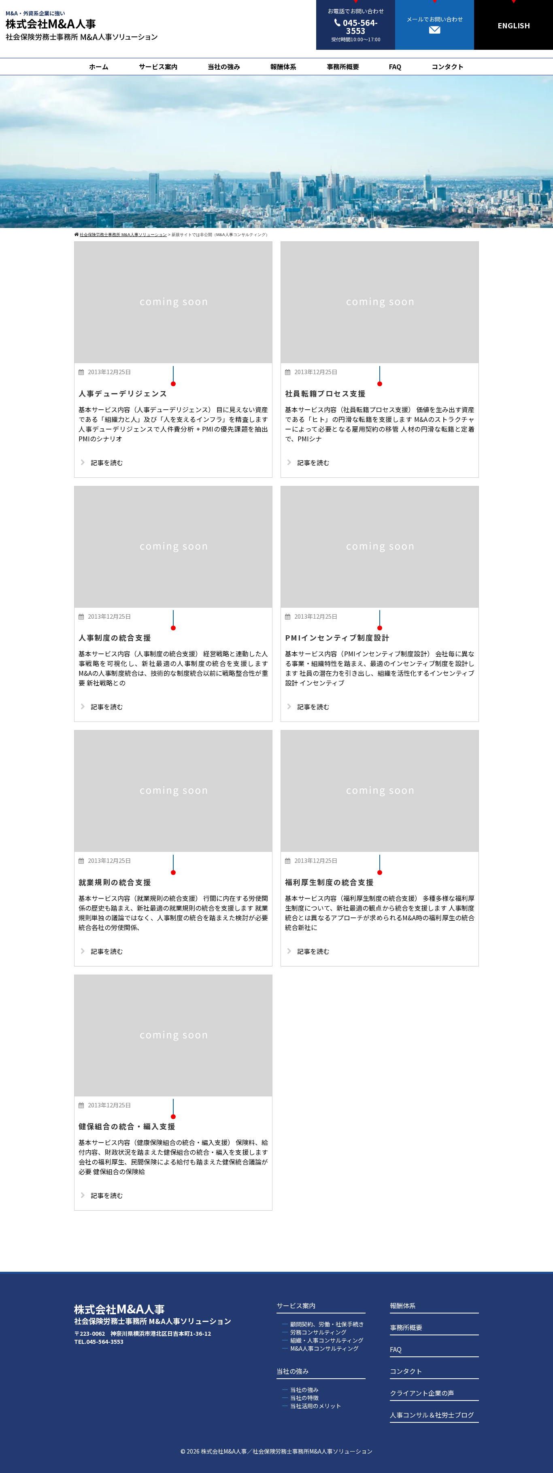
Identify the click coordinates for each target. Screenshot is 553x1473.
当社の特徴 (304, 1398)
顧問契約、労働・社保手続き (327, 1324)
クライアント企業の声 (422, 1393)
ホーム (98, 66)
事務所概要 (343, 66)
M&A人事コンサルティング (324, 1348)
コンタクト (448, 66)
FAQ (395, 66)
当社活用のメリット (315, 1406)
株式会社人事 (152, 1313)
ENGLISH (514, 25)
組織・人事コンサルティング (327, 1340)
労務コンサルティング (318, 1332)
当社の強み (224, 66)
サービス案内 (158, 66)
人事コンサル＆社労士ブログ (432, 1415)
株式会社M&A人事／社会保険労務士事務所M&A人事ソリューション (286, 1451)
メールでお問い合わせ (434, 19)
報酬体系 (283, 66)
